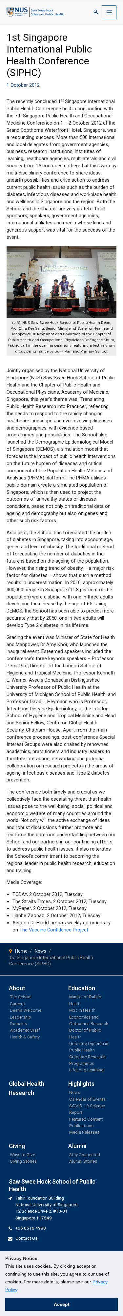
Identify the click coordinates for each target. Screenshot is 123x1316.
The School (20, 996)
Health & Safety (25, 1036)
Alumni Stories (83, 1161)
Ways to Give (22, 1154)
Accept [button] (62, 1304)
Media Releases (84, 1132)
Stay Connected (84, 1154)
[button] (96, 12)
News (74, 1092)
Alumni (77, 1145)
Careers (17, 1003)
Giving (17, 1145)
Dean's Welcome (25, 1010)
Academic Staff (25, 1030)
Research (21, 1092)
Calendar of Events (87, 1099)
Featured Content (86, 1119)
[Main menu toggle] (109, 12)
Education (81, 988)
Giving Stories (23, 1161)
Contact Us (26, 1238)
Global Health (26, 1083)
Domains (18, 1023)
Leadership (20, 1017)
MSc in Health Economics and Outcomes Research (88, 1016)
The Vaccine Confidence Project (54, 930)
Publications (81, 1125)
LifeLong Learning (86, 1069)
